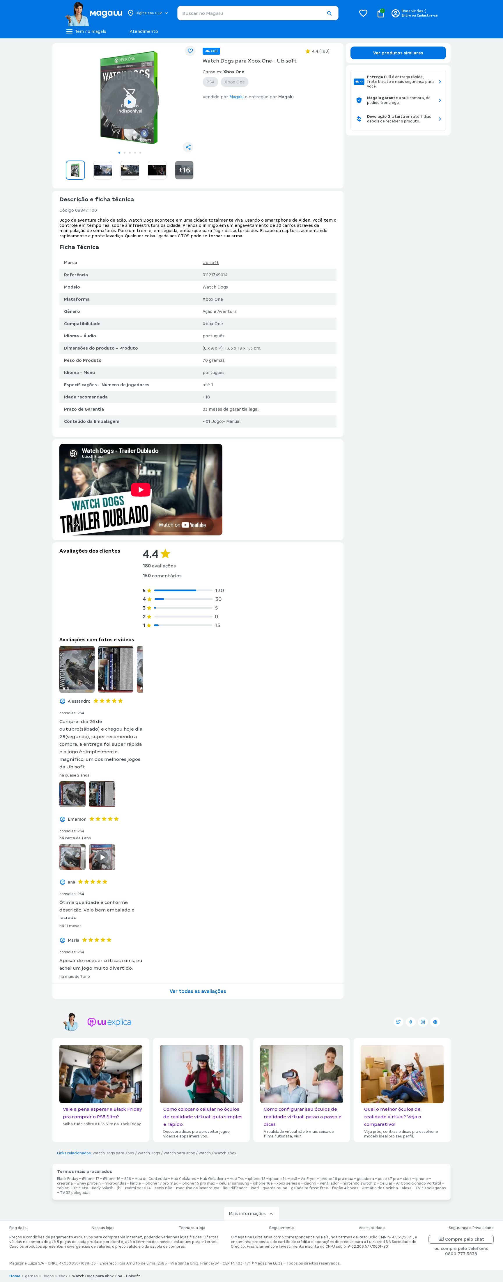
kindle (135, 1183)
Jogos (48, 1276)
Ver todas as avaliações (198, 991)
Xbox (63, 1276)
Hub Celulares (183, 1179)
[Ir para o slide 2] (124, 153)
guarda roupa (275, 1188)
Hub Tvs (237, 1179)
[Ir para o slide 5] (140, 153)
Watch (205, 1153)
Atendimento (144, 31)
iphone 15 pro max (198, 1183)
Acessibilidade (372, 1228)
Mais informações (247, 1213)
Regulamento (282, 1228)
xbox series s (288, 1183)
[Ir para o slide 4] (135, 153)
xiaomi (310, 1183)
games (31, 1276)
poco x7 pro (388, 1179)
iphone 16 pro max (336, 1179)
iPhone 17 (90, 1179)
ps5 (294, 1179)
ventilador (329, 1183)
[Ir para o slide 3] (130, 153)
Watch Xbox (225, 1153)
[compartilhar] (188, 147)
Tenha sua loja (192, 1228)
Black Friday (67, 1179)
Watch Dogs (149, 1153)
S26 (127, 1179)
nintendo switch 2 (359, 1183)
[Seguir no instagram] (423, 1022)
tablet (63, 1188)
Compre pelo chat (464, 1239)
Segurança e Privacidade (471, 1228)
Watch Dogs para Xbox (113, 1153)
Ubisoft (211, 262)
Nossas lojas (103, 1228)
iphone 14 (278, 1179)
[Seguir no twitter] (398, 1022)
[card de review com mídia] (77, 669)
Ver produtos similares (398, 53)
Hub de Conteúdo (151, 1179)
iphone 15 (256, 1179)
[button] (329, 13)
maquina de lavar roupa (197, 1188)
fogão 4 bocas (345, 1188)
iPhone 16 (112, 1179)
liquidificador (235, 1188)
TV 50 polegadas (430, 1188)
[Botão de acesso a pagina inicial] (93, 13)
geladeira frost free (309, 1188)
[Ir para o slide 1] (119, 153)
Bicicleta (80, 1188)
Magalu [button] (236, 97)
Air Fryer (308, 1179)
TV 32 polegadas (75, 1193)
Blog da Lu (18, 1228)
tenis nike (163, 1188)
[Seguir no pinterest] (435, 1022)
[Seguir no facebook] (411, 1022)
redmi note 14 (138, 1188)
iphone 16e (263, 1183)
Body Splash (103, 1188)
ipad (255, 1188)
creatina (65, 1183)
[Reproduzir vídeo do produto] (130, 102)
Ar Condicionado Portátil (418, 1183)
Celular (386, 1183)
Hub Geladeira (213, 1179)
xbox (407, 1179)
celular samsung (234, 1183)
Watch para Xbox (179, 1153)
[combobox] (258, 13)
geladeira (365, 1179)
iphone (421, 1179)
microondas (115, 1183)
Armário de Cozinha (380, 1188)
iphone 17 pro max (161, 1183)
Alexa (407, 1188)
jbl (119, 1188)
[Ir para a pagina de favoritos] (363, 13)
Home (14, 1276)
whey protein (89, 1183)
